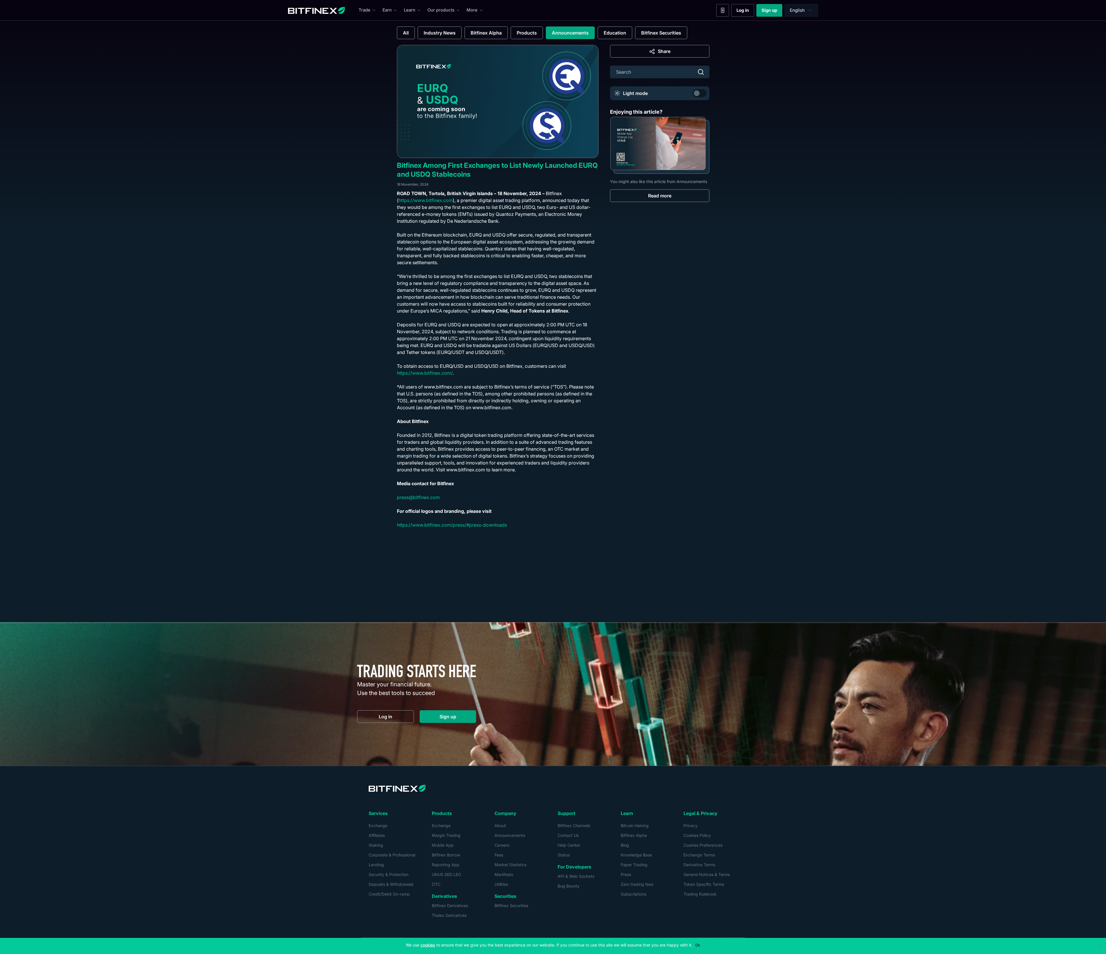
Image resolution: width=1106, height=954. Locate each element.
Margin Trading (446, 835)
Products (527, 33)
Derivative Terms (699, 864)
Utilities (501, 884)
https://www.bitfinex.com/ (425, 373)
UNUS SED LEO (446, 874)
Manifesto (504, 874)
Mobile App (443, 845)
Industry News (440, 33)
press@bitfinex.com (418, 497)
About (500, 825)
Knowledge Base (636, 854)
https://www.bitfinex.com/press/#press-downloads (452, 525)
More (472, 10)
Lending (376, 864)
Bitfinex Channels (574, 825)
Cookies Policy (697, 835)
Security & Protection (388, 874)
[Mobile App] (722, 10)
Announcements (570, 33)
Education (615, 33)
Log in (745, 11)
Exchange (378, 825)
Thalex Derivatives (449, 915)
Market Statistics (511, 864)
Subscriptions (633, 894)
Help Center (569, 845)
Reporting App (445, 864)
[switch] (700, 93)
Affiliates (377, 835)
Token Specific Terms (703, 884)
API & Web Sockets (576, 876)
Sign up (772, 11)
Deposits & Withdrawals (391, 884)
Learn (409, 10)
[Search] (701, 72)
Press (626, 874)
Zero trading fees (637, 884)
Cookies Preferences (702, 845)
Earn (387, 10)
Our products (440, 10)
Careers (502, 845)
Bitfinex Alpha (486, 33)
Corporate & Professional (392, 854)
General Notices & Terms (706, 874)
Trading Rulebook (700, 894)
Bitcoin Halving (635, 825)
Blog (625, 845)
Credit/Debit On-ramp (389, 894)
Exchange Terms (699, 854)
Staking (376, 845)
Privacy (690, 825)
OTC (436, 884)
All (406, 33)
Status (564, 854)
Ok (697, 945)
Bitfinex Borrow (446, 854)
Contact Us (568, 835)
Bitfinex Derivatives (450, 905)
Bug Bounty (568, 885)
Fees (499, 854)
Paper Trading (634, 864)
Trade (364, 10)
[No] (1099, 946)
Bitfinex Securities (661, 33)
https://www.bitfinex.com (426, 200)
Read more (659, 196)
